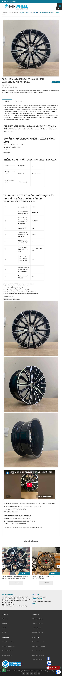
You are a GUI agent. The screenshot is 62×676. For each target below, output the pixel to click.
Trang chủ (4, 618)
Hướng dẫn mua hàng (8, 642)
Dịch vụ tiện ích (36, 627)
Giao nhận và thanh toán (8, 646)
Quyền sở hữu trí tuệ (37, 632)
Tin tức (4, 627)
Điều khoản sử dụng (37, 618)
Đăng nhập (6, 1)
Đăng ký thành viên (7, 655)
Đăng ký (14, 1)
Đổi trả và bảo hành (7, 650)
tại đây (23, 527)
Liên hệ (4, 632)
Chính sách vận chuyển (38, 646)
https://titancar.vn (13, 512)
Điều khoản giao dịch (37, 623)
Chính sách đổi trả (37, 650)
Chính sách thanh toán (38, 642)
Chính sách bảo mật (37, 659)
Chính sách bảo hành (38, 655)
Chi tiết (16, 583)
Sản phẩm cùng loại (31, 541)
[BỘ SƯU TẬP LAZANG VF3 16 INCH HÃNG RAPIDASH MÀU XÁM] (46, 561)
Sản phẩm (4, 623)
